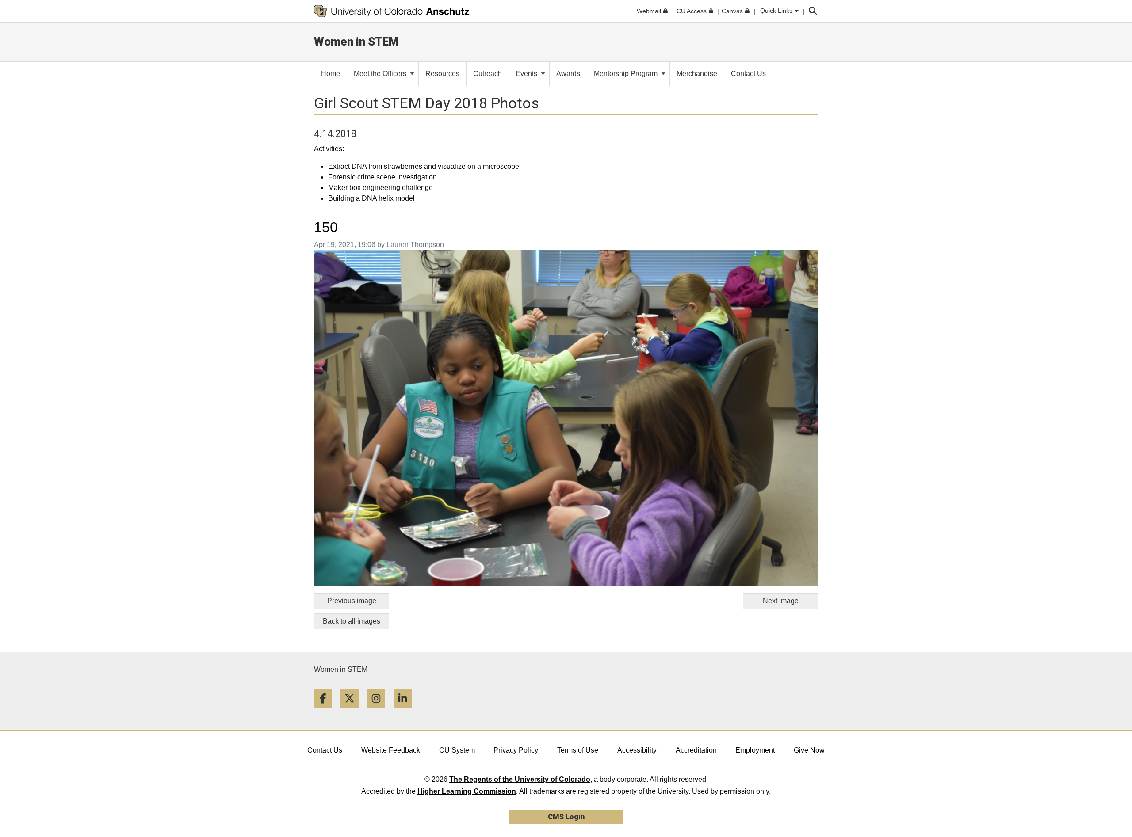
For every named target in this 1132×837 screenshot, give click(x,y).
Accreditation (696, 750)
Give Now (809, 750)
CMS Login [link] (566, 817)
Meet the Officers (381, 73)
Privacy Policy (515, 750)
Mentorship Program (626, 73)
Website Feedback (390, 750)
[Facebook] (326, 711)
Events (527, 73)
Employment (755, 750)
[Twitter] (352, 711)
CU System (457, 750)
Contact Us (324, 750)
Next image (781, 601)
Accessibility (637, 750)
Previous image (351, 601)
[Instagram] (379, 711)
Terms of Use (577, 750)
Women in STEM (340, 669)
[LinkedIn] (406, 711)
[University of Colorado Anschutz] (392, 11)
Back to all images (351, 621)
